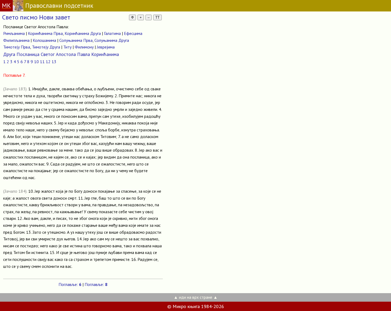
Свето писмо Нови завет (36, 17)
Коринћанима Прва (45, 33)
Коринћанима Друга (83, 33)
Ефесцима (133, 33)
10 (36, 61)
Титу (67, 47)
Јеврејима (106, 47)
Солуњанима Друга (111, 40)
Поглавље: (70, 284)
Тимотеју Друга (46, 47)
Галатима (112, 33)
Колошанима (44, 40)
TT (157, 17)
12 (48, 61)
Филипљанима (16, 40)
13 (54, 61)
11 (42, 61)
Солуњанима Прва (76, 40)
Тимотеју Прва (16, 47)
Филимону (84, 47)
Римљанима (14, 33)
